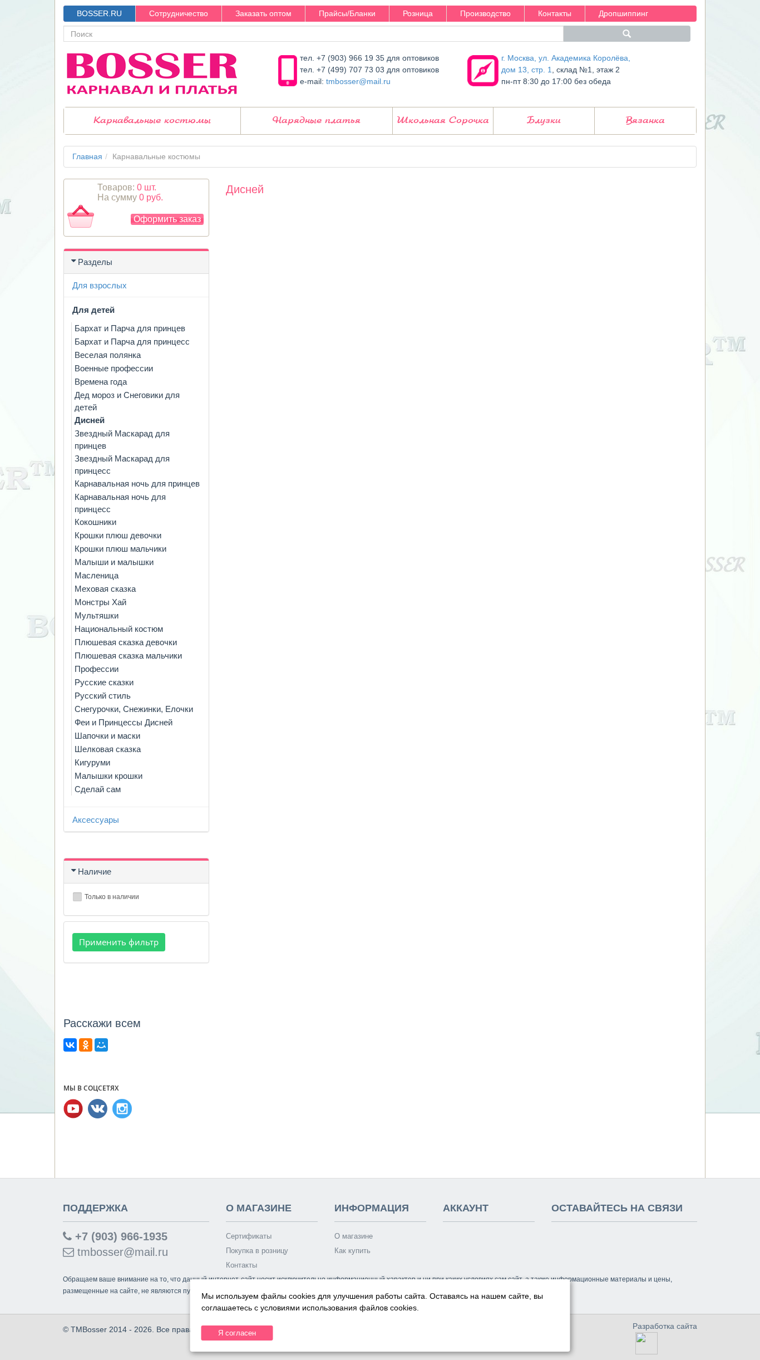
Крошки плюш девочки (118, 535)
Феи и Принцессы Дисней (123, 722)
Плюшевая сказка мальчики (128, 655)
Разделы (95, 262)
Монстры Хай (100, 602)
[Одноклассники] (85, 1045)
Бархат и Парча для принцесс (132, 341)
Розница (418, 13)
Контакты (554, 13)
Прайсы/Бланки (347, 13)
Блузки (544, 120)
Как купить (352, 1250)
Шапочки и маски (107, 735)
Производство (485, 13)
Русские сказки (104, 682)
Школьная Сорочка (443, 120)
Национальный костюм (119, 629)
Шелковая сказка (108, 749)
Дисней (90, 420)
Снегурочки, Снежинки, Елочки (134, 709)
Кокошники (95, 522)
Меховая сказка (105, 588)
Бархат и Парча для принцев (130, 328)
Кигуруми (92, 762)
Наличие (94, 871)
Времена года (101, 381)
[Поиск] (627, 34)
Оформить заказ (167, 219)
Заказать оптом (263, 13)
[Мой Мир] (101, 1045)
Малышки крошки (108, 775)
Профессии (97, 669)
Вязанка (645, 120)
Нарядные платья (317, 120)
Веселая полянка (108, 355)
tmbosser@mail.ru (358, 81)
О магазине (353, 1236)
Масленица (97, 575)
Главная (87, 156)
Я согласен (237, 1333)
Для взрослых (99, 285)
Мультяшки (97, 615)
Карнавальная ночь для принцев (137, 483)
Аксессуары (95, 819)
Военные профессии (114, 368)
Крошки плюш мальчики (120, 548)
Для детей (93, 310)
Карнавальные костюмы (152, 120)
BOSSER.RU (99, 13)
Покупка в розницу (257, 1250)
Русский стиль (103, 695)
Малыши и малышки (114, 562)
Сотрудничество (178, 13)
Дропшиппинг (623, 13)
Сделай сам (98, 789)
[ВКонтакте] (70, 1045)
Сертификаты (249, 1236)
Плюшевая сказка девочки (126, 642)
